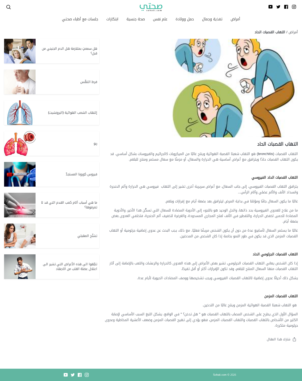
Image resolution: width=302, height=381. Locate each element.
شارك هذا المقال (278, 339)
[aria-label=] (8, 7)
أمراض (293, 32)
